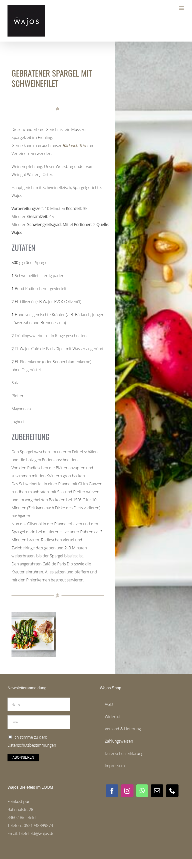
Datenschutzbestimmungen (32, 745)
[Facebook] (112, 790)
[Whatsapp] (142, 790)
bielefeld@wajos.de (36, 833)
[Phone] (172, 790)
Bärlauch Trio (74, 145)
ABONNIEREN (23, 757)
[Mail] (157, 790)
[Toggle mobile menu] (181, 8)
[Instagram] (127, 790)
